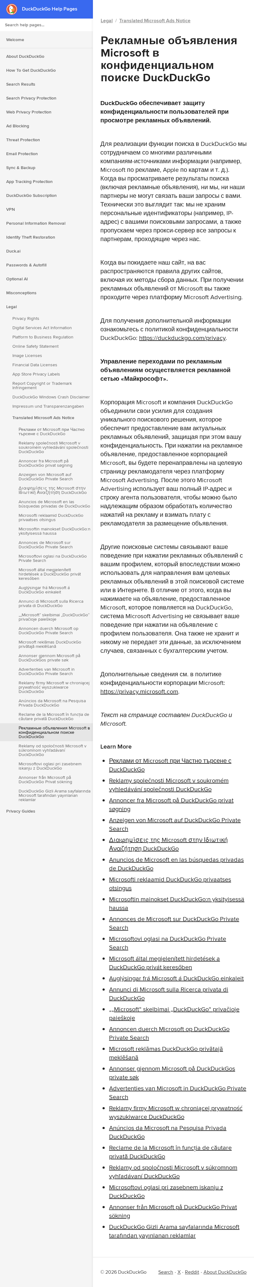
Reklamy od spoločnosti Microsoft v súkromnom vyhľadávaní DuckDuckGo (52, 750)
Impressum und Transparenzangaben (48, 406)
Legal (11, 307)
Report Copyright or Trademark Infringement (42, 385)
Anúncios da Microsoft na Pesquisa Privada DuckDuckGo (52, 703)
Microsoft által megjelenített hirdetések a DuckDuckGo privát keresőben (50, 574)
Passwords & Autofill (26, 265)
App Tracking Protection (29, 181)
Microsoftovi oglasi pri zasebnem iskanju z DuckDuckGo (50, 766)
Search (165, 1272)
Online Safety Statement (35, 346)
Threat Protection (23, 140)
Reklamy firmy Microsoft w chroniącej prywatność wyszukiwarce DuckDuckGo (54, 687)
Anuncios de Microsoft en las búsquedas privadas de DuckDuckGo (54, 504)
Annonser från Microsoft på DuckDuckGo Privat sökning (45, 779)
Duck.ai (13, 251)
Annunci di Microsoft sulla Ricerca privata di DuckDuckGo (51, 603)
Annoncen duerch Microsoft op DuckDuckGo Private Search (48, 630)
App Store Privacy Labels (36, 374)
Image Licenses (27, 355)
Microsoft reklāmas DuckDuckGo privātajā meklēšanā (50, 644)
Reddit (192, 1272)
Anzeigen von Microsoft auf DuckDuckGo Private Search (46, 476)
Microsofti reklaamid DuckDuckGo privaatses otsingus (51, 517)
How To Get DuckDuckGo (31, 70)
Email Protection (22, 154)
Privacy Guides (20, 811)
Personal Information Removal (35, 223)
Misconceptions (21, 293)
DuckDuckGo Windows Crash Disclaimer (51, 397)
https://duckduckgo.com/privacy (182, 337)
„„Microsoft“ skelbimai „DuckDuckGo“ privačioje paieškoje (54, 617)
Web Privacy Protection (28, 112)
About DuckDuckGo (25, 56)
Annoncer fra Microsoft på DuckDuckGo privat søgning (45, 463)
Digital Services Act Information (42, 328)
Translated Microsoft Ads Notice (43, 417)
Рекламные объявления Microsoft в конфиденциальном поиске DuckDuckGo (54, 732)
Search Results (20, 84)
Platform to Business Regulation (42, 337)
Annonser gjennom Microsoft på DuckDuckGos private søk (49, 657)
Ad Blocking (17, 126)
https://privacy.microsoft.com (139, 691)
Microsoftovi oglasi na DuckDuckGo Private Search (53, 558)
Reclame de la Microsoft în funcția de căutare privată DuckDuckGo (54, 716)
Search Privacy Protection (31, 98)
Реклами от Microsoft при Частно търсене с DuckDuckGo (52, 431)
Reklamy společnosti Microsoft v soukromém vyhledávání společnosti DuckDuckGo (53, 447)
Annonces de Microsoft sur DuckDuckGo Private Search (46, 544)
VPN (10, 209)
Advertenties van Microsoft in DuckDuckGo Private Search (47, 671)
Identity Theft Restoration (30, 237)
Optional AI (17, 279)
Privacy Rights (25, 318)
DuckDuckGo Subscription (31, 195)
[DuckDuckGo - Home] (14, 9)
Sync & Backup (20, 167)
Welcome (15, 39)
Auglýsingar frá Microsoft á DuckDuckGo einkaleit (44, 589)
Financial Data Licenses (34, 365)
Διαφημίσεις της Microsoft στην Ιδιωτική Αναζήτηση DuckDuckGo (53, 490)
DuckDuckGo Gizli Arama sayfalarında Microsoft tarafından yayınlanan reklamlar (54, 795)
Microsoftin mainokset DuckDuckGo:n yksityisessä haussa (54, 531)
